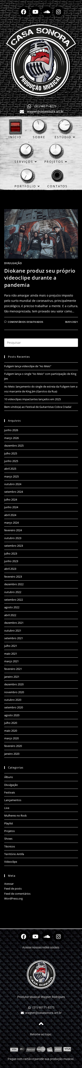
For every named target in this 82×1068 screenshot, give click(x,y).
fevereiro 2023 (13, 576)
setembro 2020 (13, 707)
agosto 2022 (11, 607)
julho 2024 (10, 499)
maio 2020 (10, 731)
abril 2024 (10, 515)
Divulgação (13, 263)
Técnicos (9, 846)
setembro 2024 (13, 492)
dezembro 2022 (14, 584)
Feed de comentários (17, 894)
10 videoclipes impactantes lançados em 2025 (32, 399)
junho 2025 (11, 461)
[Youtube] (35, 11)
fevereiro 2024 (13, 530)
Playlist (8, 823)
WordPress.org (13, 898)
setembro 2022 (13, 600)
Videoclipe (10, 862)
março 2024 (11, 522)
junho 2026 (11, 430)
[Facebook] (24, 11)
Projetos (9, 831)
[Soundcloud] (47, 11)
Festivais (9, 792)
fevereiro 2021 (13, 669)
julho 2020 (10, 723)
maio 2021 (10, 653)
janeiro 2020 (11, 754)
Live (6, 808)
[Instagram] (58, 11)
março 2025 (11, 476)
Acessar (9, 884)
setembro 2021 (13, 638)
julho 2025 (10, 453)
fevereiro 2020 (13, 746)
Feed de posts (13, 888)
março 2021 (11, 661)
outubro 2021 (12, 630)
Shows (8, 838)
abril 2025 (10, 469)
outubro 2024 (12, 484)
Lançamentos (12, 800)
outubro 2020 (12, 700)
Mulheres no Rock (15, 815)
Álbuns (8, 777)
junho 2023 (11, 561)
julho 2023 (10, 553)
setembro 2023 (13, 546)
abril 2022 (10, 615)
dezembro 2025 (14, 445)
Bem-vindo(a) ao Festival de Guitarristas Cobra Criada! (37, 407)
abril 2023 (10, 569)
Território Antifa (14, 854)
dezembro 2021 (14, 623)
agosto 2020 (11, 715)
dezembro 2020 (14, 684)
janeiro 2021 (11, 677)
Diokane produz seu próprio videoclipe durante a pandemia (40, 277)
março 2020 (11, 738)
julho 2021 (10, 646)
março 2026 (11, 438)
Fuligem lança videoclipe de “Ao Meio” (27, 366)
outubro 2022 (12, 592)
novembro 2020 (14, 692)
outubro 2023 (12, 538)
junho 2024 (11, 507)
